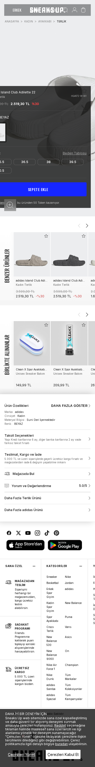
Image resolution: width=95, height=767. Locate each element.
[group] (31, 266)
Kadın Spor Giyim (50, 606)
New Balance (73, 602)
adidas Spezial (51, 697)
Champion (71, 664)
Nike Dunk (50, 676)
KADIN (28, 21)
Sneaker (51, 576)
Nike (68, 576)
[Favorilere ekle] (84, 91)
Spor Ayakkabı (52, 618)
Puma (68, 616)
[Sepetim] (83, 10)
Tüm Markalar (71, 676)
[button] (10, 205)
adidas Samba (50, 686)
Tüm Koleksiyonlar (73, 686)
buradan (61, 744)
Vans (68, 626)
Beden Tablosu (75, 153)
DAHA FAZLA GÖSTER (69, 406)
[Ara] (65, 10)
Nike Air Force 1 (51, 666)
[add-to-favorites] (46, 236)
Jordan (69, 582)
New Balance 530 (51, 640)
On (67, 650)
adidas (69, 588)
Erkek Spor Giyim (50, 592)
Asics (68, 637)
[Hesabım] (74, 10)
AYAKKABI (44, 21)
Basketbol (52, 582)
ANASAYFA (12, 21)
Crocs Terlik (50, 628)
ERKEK (17, 10)
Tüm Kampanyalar (73, 697)
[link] (47, 439)
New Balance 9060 (51, 654)
